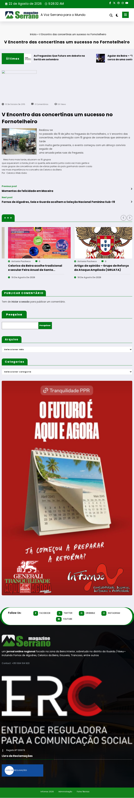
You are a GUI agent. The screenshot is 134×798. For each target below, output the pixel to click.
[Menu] (125, 15)
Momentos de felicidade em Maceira (27, 191)
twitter (68, 613)
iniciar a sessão (21, 301)
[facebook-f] (110, 2)
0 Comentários (41, 104)
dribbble (90, 613)
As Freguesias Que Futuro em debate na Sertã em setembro (46, 57)
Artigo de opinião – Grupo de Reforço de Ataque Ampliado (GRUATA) (30, 268)
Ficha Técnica (83, 791)
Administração (65, 791)
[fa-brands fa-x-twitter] (114, 2)
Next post (7, 197)
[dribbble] (118, 2)
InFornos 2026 (47, 791)
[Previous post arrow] (131, 189)
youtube (67, 618)
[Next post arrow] (131, 202)
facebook (44, 613)
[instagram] (122, 2)
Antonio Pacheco (16, 261)
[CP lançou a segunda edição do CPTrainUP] (100, 242)
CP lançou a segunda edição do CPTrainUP (93, 268)
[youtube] (126, 2)
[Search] (111, 15)
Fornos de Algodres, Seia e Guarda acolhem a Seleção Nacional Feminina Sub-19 (58, 202)
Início (33, 34)
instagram (114, 613)
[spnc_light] (117, 15)
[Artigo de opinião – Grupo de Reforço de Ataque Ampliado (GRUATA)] (34, 242)
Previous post (9, 186)
